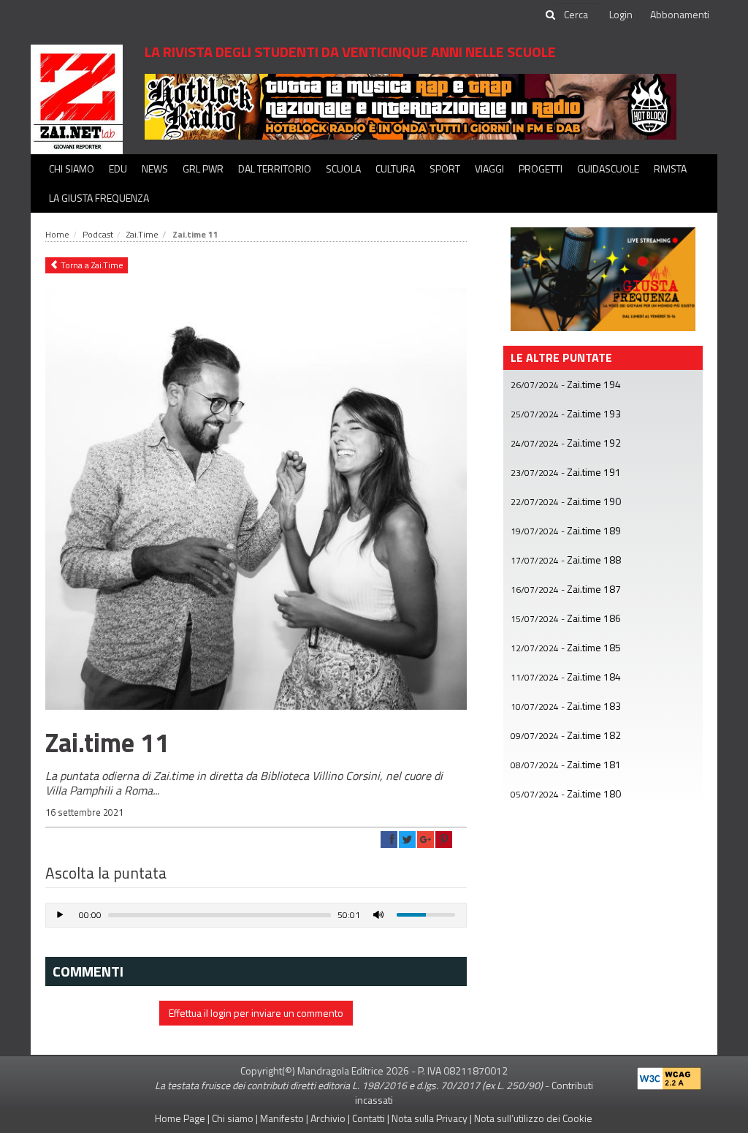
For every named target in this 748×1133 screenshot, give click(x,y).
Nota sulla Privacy (430, 1118)
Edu (118, 168)
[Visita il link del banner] (410, 105)
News (155, 168)
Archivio (328, 1118)
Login (621, 14)
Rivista (670, 168)
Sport (445, 168)
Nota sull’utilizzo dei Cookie (533, 1118)
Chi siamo (71, 168)
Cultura (395, 168)
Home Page (180, 1118)
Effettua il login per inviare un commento (256, 1012)
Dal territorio (274, 168)
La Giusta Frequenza (99, 197)
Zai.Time (142, 234)
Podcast (98, 234)
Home (57, 234)
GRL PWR (203, 168)
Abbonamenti (679, 14)
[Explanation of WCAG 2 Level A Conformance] (669, 1075)
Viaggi (489, 168)
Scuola (343, 168)
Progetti (540, 168)
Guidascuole (608, 168)
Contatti (368, 1118)
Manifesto (282, 1118)
